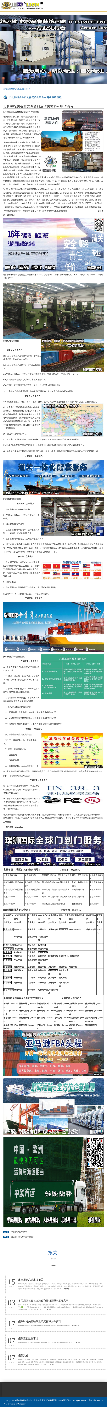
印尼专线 (18, 937)
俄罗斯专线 (19, 970)
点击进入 (7, 922)
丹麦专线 (18, 977)
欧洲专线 (18, 949)
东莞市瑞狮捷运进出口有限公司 (17, 89)
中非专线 (42, 982)
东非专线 (52, 982)
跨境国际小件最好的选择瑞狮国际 (22, 1237)
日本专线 (18, 945)
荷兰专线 (42, 967)
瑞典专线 (63, 977)
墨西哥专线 (43, 949)
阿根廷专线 (43, 990)
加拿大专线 (32, 949)
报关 (52, 1252)
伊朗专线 (18, 956)
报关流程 (23, 1355)
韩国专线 (31, 945)
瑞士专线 (73, 967)
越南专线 (18, 929)
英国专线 (52, 967)
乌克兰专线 (32, 970)
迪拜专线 (42, 956)
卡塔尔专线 (74, 956)
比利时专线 (19, 967)
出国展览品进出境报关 (30, 1279)
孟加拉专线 (32, 960)
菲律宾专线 (91, 929)
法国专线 (31, 967)
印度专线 (18, 960)
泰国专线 (31, 929)
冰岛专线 (42, 977)
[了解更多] (66, 1289)
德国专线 (63, 967)
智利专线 (31, 990)
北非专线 (31, 982)
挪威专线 (52, 977)
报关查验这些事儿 (28, 1338)
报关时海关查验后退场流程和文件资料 (39, 1321)
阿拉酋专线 (53, 956)
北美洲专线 (8, 949)
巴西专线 (18, 990)
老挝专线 (42, 929)
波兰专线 (42, 970)
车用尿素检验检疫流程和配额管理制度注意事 (43, 1300)
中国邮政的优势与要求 (19, 1232)
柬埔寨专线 (53, 929)
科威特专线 (64, 956)
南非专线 (18, 982)
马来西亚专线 (75, 929)
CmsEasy (21, 1404)
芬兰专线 (31, 977)
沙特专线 (31, 956)
